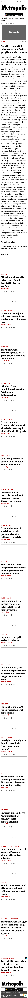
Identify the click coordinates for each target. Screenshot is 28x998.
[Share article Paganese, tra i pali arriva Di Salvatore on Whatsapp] (12, 645)
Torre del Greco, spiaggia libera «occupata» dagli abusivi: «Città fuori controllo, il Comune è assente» (14, 927)
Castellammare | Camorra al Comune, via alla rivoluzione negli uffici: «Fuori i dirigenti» (13, 427)
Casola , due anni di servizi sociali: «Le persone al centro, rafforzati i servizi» (11, 533)
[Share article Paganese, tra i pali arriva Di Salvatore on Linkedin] (7, 645)
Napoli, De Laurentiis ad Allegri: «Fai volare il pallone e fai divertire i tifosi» (13, 890)
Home (3, 18)
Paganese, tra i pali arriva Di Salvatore (11, 639)
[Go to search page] (24, 2)
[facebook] (2, 23)
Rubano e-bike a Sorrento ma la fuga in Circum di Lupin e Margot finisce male (12, 496)
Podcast (21, 18)
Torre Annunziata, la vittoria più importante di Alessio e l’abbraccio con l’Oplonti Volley (13, 781)
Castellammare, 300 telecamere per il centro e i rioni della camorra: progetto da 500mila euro (13, 673)
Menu (3, 21)
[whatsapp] (11, 23)
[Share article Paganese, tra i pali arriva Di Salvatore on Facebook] (2, 645)
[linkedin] (6, 23)
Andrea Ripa (5, 288)
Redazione (4, 1)
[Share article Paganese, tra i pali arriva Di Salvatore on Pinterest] (9, 645)
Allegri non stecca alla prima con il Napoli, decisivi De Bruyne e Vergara (12, 281)
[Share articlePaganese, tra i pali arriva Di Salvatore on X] (4, 645)
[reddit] (13, 23)
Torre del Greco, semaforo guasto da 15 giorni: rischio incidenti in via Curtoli (13, 354)
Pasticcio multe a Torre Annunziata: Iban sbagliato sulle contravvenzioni (13, 817)
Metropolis (4, 397)
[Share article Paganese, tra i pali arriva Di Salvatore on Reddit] (14, 645)
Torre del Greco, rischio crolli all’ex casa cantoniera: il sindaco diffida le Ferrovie (13, 965)
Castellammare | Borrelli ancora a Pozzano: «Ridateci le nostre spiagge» (14, 853)
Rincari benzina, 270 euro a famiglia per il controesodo (12, 709)
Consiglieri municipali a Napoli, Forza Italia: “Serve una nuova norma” (13, 745)
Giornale (19, 1)
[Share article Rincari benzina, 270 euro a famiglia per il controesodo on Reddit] (14, 718)
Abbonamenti (11, 1)
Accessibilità (4, 996)
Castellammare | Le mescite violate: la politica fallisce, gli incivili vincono (11, 605)
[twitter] (4, 23)
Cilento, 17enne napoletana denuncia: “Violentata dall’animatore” (12, 390)
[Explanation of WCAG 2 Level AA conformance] (23, 995)
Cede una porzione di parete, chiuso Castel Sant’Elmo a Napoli (12, 461)
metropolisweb (5, 612)
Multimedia (14, 18)
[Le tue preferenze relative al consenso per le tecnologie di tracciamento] (25, 995)
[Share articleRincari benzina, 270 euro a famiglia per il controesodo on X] (4, 718)
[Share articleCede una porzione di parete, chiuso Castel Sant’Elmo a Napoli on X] (4, 470)
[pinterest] (9, 23)
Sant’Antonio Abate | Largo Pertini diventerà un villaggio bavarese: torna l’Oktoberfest (13, 569)
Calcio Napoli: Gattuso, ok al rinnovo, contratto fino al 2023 (14, 247)
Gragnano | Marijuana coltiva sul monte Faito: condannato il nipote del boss (13, 318)
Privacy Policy (12, 995)
